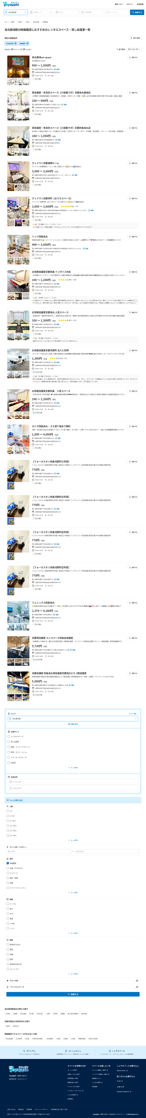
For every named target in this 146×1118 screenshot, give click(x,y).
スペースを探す (72, 1070)
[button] (72, 736)
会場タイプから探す (74, 1074)
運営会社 (21, 1109)
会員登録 (140, 4)
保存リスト (119, 4)
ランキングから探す (74, 1087)
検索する (138, 12)
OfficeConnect (121, 1071)
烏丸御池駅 (36, 22)
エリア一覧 (132, 714)
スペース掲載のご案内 (99, 1070)
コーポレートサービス (74, 1091)
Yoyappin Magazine (123, 1092)
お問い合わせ (11, 1109)
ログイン (130, 4)
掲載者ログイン (97, 1078)
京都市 (20, 22)
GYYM (119, 1081)
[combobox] (14, 12)
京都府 (12, 22)
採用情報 (29, 1109)
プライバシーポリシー (41, 1109)
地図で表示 (74, 724)
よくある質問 (72, 1095)
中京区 (27, 22)
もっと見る (74, 768)
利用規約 (70, 1099)
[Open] (25, 12)
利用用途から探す (73, 1078)
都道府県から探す (73, 1082)
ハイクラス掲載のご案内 (99, 1074)
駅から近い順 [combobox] (133, 49)
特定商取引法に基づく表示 (59, 1109)
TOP (6, 22)
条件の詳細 (136, 38)
